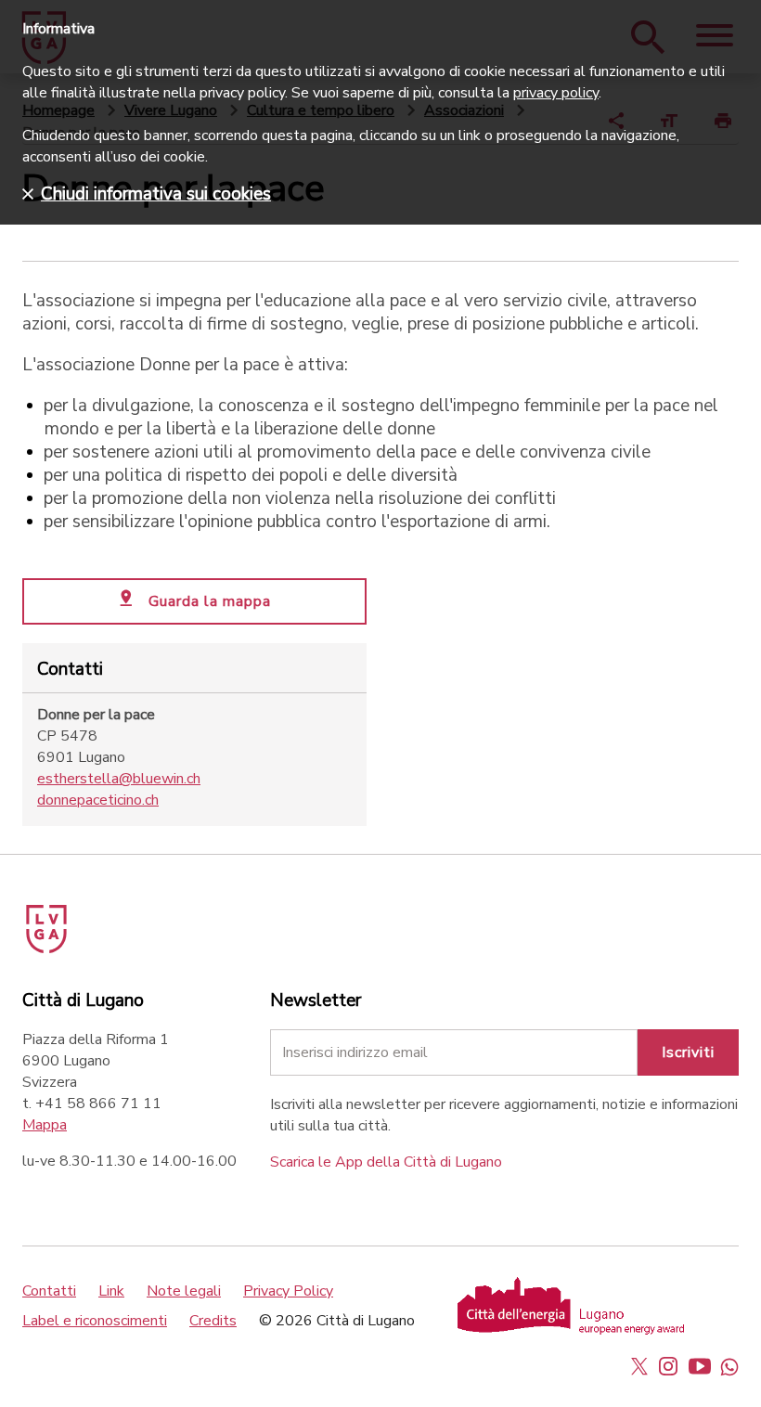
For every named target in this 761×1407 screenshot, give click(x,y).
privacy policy (556, 93)
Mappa (44, 1125)
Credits (213, 1320)
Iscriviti (688, 1052)
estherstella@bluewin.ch (118, 778)
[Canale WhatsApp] (729, 1366)
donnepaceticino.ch (98, 800)
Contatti (49, 1291)
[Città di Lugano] (72, 922)
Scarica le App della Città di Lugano (386, 1162)
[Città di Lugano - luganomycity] (639, 1366)
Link (111, 1291)
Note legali (184, 1291)
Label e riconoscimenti (94, 1320)
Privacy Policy (288, 1291)
